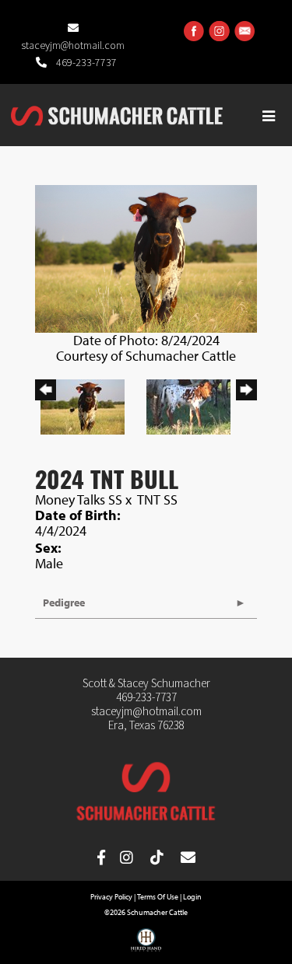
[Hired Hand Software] (146, 945)
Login (192, 897)
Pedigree (64, 602)
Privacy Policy (111, 897)
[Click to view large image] (146, 257)
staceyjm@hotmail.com (146, 712)
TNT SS (157, 499)
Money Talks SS (78, 499)
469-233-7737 (85, 63)
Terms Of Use (157, 897)
